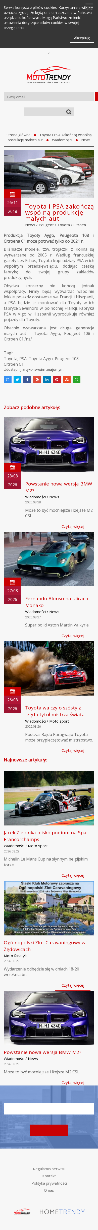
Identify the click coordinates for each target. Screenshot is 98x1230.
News (85, 139)
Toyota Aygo (41, 358)
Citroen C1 (14, 364)
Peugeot (46, 224)
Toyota (63, 224)
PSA (23, 358)
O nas (49, 1190)
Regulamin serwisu (49, 1168)
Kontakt (49, 1175)
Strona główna (18, 134)
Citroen (79, 224)
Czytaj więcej (73, 526)
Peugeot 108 (67, 358)
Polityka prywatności (49, 1183)
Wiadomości (62, 139)
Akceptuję (82, 37)
